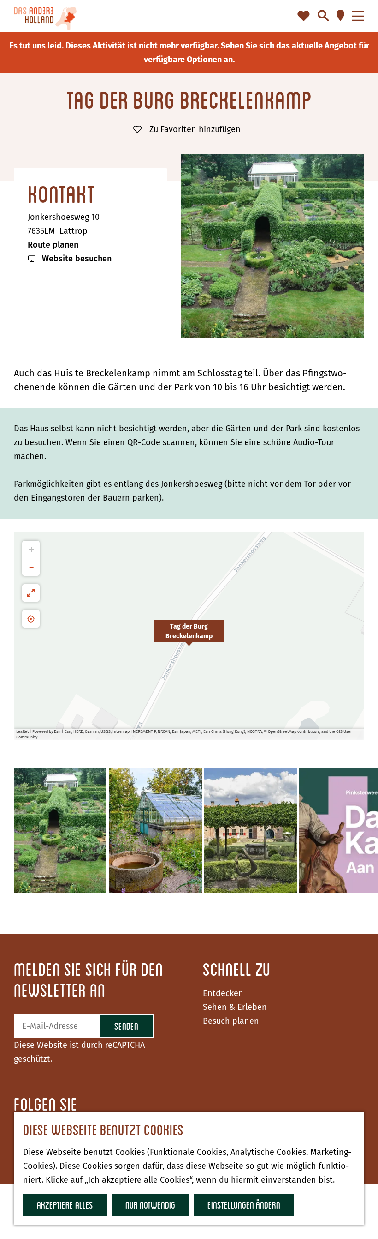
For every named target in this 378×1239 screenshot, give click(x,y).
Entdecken (223, 993)
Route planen (53, 245)
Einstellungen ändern (243, 1204)
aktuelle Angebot (324, 46)
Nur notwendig (150, 1204)
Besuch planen (231, 1021)
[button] (189, 636)
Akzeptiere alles (65, 1204)
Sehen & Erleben (235, 1007)
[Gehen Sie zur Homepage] (45, 16)
